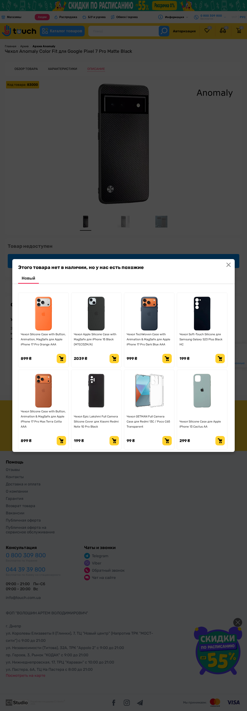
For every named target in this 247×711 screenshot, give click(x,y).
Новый (28, 278)
